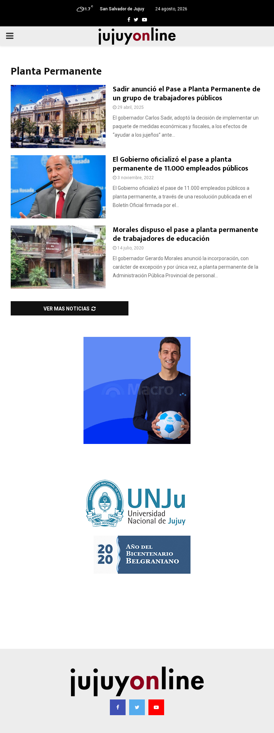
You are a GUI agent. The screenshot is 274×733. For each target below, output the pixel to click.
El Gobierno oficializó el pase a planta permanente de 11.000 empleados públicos (180, 164)
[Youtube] (156, 707)
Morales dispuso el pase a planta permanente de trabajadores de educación (185, 234)
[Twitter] (137, 707)
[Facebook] (118, 707)
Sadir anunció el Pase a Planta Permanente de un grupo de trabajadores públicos (186, 93)
